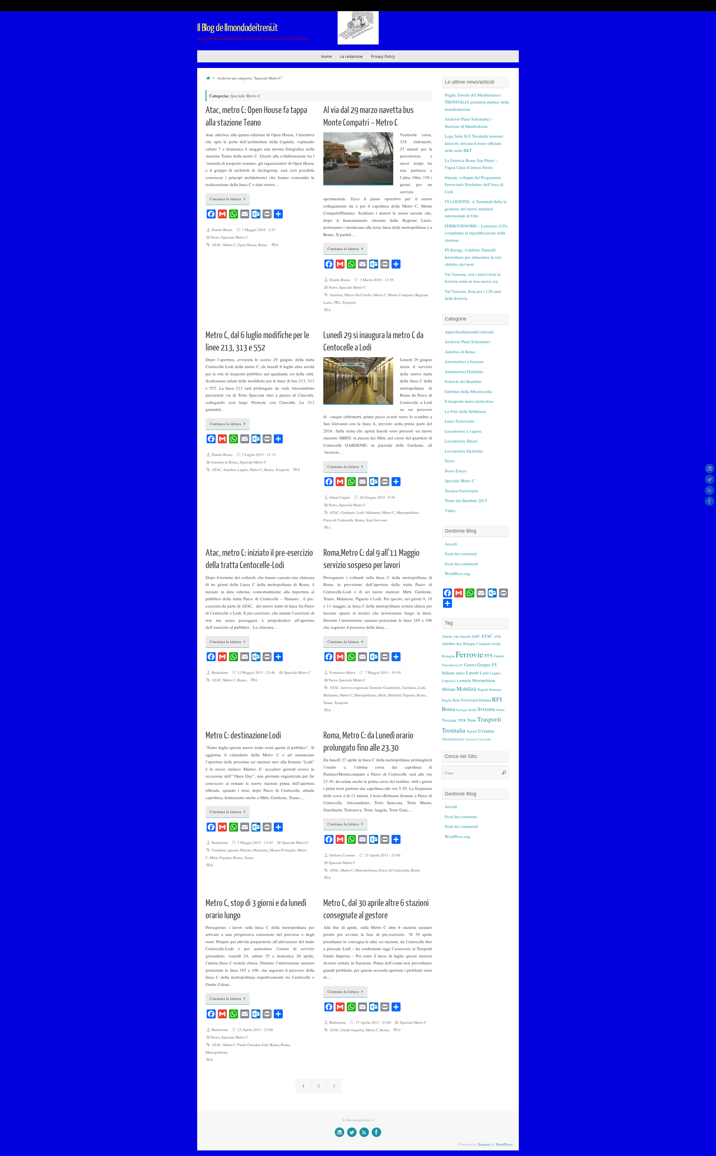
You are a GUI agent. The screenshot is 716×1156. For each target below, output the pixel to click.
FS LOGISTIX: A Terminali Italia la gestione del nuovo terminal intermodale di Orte (476, 208)
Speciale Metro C (234, 237)
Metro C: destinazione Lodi (243, 736)
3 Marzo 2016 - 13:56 (377, 279)
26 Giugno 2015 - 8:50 (377, 497)
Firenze (499, 656)
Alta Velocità (461, 636)
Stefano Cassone (342, 855)
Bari (459, 644)
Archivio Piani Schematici (467, 341)
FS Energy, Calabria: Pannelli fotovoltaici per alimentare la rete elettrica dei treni (473, 257)
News (215, 237)
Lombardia (464, 680)
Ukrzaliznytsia (453, 738)
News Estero (456, 471)
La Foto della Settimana (465, 411)
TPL (337, 302)
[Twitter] (709, 479)
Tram (471, 720)
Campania (483, 643)
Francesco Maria (342, 672)
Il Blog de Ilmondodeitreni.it (237, 28)
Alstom (447, 636)
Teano (328, 702)
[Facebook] (709, 501)
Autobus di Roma (224, 462)
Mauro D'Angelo (283, 850)
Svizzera (486, 708)
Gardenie (348, 512)
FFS (488, 655)
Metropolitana (408, 512)
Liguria (495, 673)
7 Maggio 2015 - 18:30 (383, 672)
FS (461, 665)
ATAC (216, 244)
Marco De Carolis (358, 294)
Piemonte (495, 690)
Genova (470, 664)
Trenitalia (453, 730)
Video (450, 510)
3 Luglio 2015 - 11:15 (259, 454)
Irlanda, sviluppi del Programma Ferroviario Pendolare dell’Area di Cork (474, 184)
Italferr (460, 673)
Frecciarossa (450, 665)
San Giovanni (376, 519)
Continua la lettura (225, 198)
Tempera (484, 1144)
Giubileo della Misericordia (468, 391)
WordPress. (504, 1144)
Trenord (472, 731)
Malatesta (373, 512)
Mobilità (394, 695)
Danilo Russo (222, 229)
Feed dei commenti (461, 563)
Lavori (472, 672)
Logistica (449, 680)
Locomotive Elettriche (464, 451)
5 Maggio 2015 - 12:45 (255, 842)
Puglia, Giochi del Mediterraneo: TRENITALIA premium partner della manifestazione (477, 102)
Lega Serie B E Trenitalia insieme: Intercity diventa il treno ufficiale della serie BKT (474, 143)
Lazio (484, 672)
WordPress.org (457, 573)
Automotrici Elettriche (464, 371)
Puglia (447, 700)
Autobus (336, 294)
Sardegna (461, 710)
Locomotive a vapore (463, 431)
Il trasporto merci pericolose (469, 401)
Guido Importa (352, 1029)
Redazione (220, 672)
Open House (246, 244)
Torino (500, 710)
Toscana (449, 720)
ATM (497, 636)
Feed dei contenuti (461, 553)
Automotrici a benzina (464, 361)
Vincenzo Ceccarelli (478, 739)
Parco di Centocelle (338, 519)
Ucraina (486, 730)
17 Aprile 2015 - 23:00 (373, 1022)
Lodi (360, 512)
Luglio (243, 469)
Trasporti (349, 302)
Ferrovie (469, 654)
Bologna (469, 643)
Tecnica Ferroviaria (461, 490)
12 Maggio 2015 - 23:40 (256, 672)
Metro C (229, 244)
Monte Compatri (401, 294)
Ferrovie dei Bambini (463, 381)
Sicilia (472, 710)
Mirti (382, 695)
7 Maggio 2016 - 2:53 (258, 229)
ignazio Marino (239, 850)
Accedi (451, 544)
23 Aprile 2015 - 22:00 (255, 1029)
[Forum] (709, 468)
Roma (262, 244)
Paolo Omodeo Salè (252, 1044)
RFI (497, 699)
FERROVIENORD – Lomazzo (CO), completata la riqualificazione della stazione (476, 233)
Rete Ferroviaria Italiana (472, 700)
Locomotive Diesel (461, 441)
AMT (475, 636)
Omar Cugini (339, 497)
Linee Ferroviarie (459, 421)
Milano (448, 689)
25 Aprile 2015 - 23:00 (382, 855)
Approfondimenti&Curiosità (469, 332)
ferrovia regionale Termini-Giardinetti (370, 687)
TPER (461, 720)
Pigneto (409, 695)
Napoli (482, 689)
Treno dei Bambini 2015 (466, 500)
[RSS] (709, 490)
